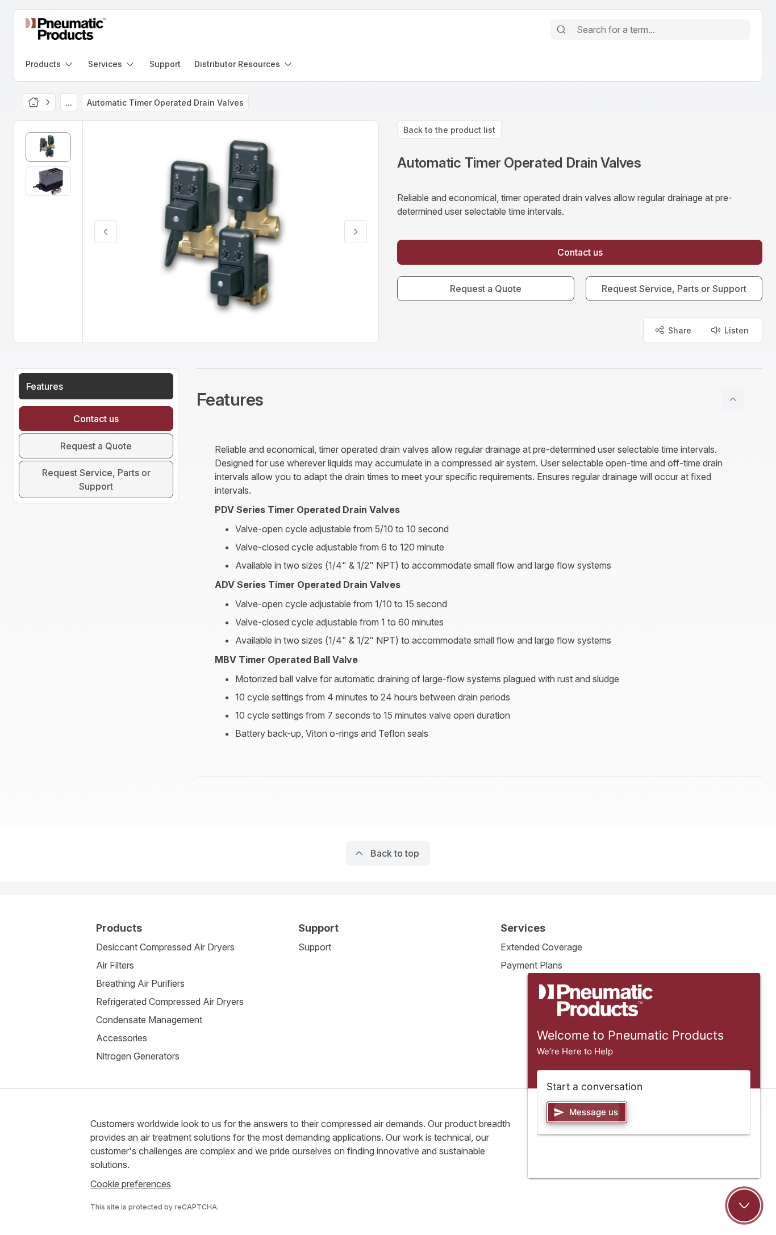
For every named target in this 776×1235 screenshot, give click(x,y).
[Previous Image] (105, 231)
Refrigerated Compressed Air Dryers (170, 1001)
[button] (479, 399)
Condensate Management (149, 1019)
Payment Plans (531, 965)
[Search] (561, 29)
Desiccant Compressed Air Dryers (165, 947)
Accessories (121, 1038)
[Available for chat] (744, 1205)
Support (314, 947)
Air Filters (115, 965)
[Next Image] (355, 231)
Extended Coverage (541, 947)
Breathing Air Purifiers (140, 983)
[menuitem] (50, 64)
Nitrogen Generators (138, 1056)
